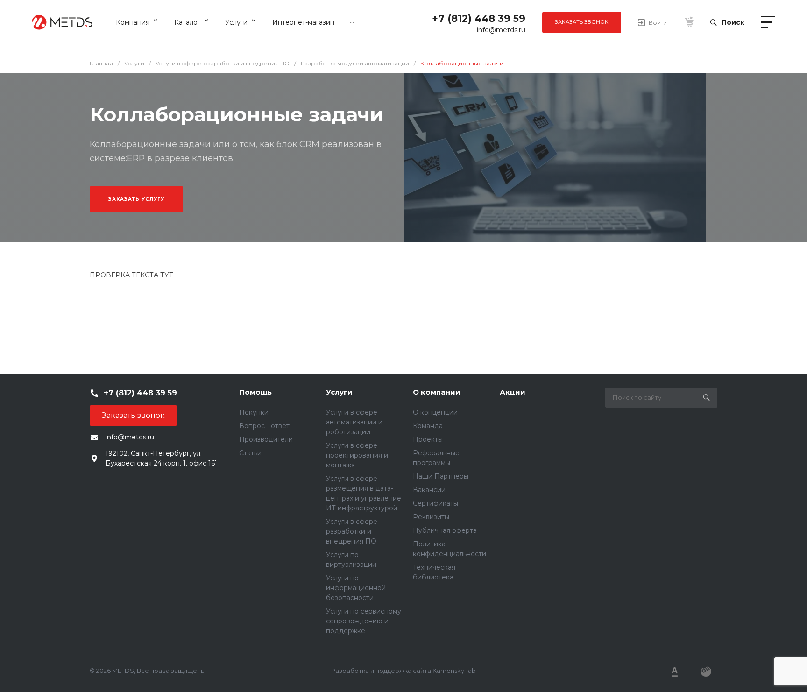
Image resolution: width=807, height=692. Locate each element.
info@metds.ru (501, 30)
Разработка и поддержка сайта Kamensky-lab (403, 670)
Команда (428, 426)
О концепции (435, 412)
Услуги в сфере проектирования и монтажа (357, 455)
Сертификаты (435, 503)
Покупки (254, 412)
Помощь (255, 392)
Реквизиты (431, 517)
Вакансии (429, 490)
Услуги (339, 392)
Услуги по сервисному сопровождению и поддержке (363, 621)
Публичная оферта (445, 530)
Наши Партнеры (440, 476)
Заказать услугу (136, 199)
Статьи (250, 453)
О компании (436, 392)
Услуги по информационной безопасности (356, 588)
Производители (266, 439)
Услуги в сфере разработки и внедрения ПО (351, 531)
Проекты (428, 439)
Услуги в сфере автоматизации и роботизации (354, 422)
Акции (512, 392)
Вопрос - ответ (264, 426)
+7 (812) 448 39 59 (478, 18)
